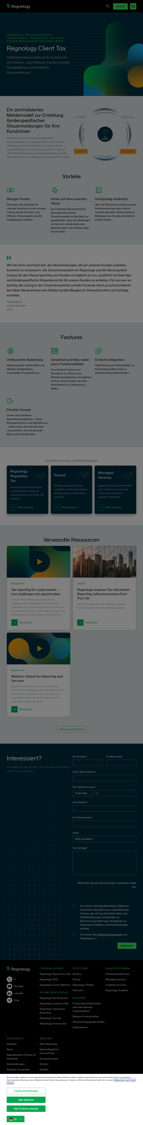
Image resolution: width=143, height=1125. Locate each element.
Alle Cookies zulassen (26, 1108)
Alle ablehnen (26, 1099)
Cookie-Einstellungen (26, 1090)
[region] (71, 1099)
